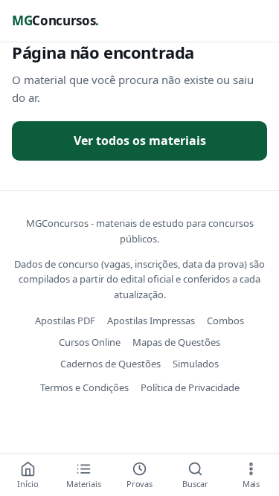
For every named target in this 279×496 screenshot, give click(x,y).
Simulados (196, 363)
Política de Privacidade (190, 387)
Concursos (55, 20)
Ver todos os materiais (140, 140)
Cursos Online (90, 342)
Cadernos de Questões (110, 363)
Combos (225, 320)
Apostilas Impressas (151, 320)
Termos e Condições (84, 387)
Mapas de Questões (176, 342)
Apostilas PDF (65, 320)
